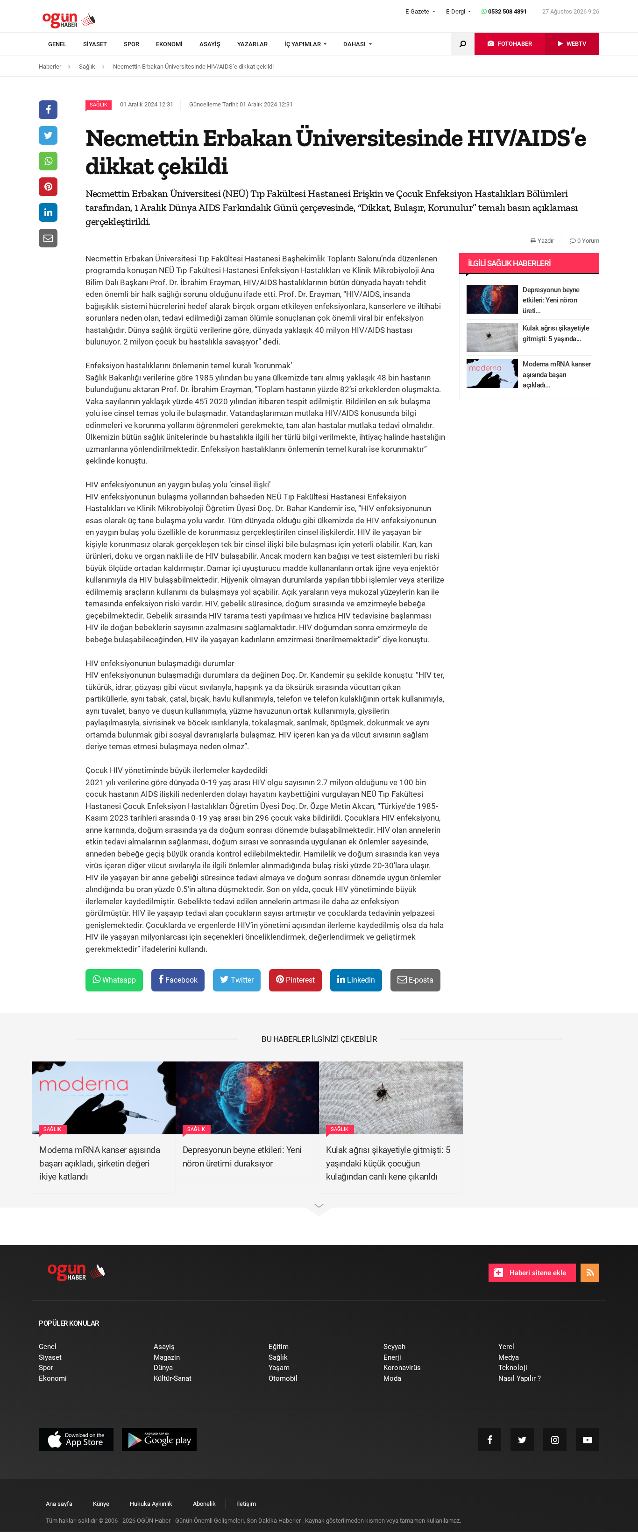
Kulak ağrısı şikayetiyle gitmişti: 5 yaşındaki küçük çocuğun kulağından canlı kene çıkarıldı (388, 1163)
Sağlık (98, 105)
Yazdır (545, 240)
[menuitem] (65, 44)
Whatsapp (118, 980)
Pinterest (299, 980)
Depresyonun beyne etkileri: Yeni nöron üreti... (551, 300)
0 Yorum (587, 240)
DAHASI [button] (355, 44)
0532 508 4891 (507, 11)
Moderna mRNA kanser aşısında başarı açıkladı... (557, 374)
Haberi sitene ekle (537, 1273)
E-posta (420, 980)
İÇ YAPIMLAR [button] (303, 44)
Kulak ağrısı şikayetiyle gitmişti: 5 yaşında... (556, 333)
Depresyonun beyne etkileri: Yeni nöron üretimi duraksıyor (242, 1157)
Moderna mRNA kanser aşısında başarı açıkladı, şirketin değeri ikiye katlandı (99, 1163)
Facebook (180, 980)
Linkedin (360, 980)
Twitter (241, 980)
